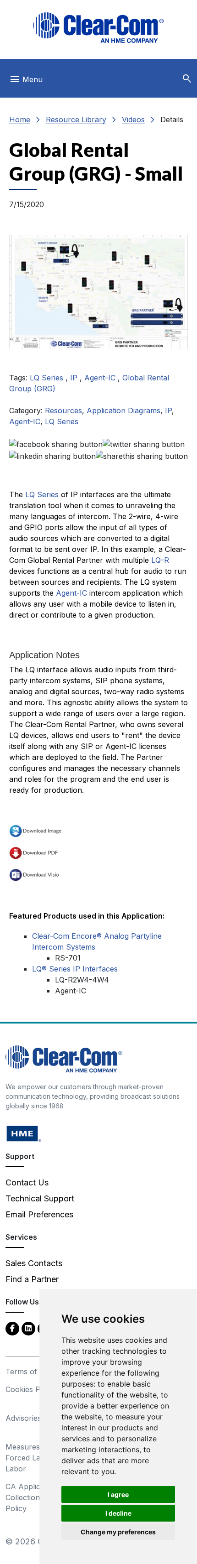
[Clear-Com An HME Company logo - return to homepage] (63, 1058)
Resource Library (76, 119)
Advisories (23, 1418)
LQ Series (48, 377)
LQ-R (160, 560)
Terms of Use (29, 1371)
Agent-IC (101, 377)
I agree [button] (118, 1494)
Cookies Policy (30, 1389)
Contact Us (27, 1182)
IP (75, 377)
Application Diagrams (123, 410)
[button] (186, 78)
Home (19, 119)
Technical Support (39, 1198)
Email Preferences (39, 1214)
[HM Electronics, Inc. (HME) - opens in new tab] (23, 1133)
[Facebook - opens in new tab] (12, 1328)
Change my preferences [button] (118, 1532)
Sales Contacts (33, 1263)
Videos (133, 119)
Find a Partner (32, 1279)
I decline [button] (118, 1513)
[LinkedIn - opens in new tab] (28, 1328)
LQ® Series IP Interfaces (75, 968)
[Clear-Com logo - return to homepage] (98, 27)
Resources (63, 410)
